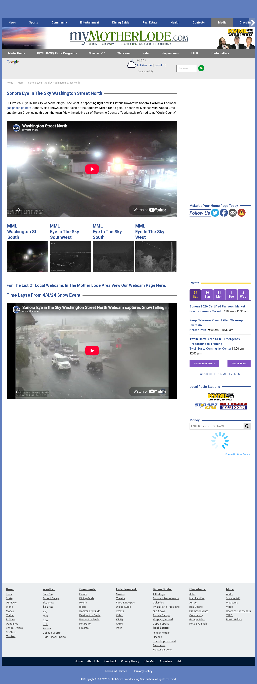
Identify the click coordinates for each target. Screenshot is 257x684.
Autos (193, 602)
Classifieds (247, 22)
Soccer (47, 628)
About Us (93, 661)
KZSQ (119, 619)
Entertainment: (126, 589)
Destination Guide (89, 615)
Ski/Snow (48, 602)
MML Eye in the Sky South (107, 232)
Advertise (166, 661)
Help (180, 661)
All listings (159, 594)
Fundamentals (161, 632)
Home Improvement (164, 641)
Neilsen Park (198, 330)
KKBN (119, 623)
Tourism (10, 636)
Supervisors (170, 53)
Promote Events (198, 611)
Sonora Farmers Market (205, 311)
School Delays (14, 627)
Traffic (10, 615)
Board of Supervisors (238, 611)
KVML (119, 615)
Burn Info (160, 65)
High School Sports (54, 636)
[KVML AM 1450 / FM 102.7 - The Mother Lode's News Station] (221, 395)
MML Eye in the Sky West (149, 232)
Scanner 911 (97, 53)
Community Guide (89, 611)
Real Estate (150, 22)
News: (10, 589)
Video (146, 53)
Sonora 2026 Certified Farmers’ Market (217, 306)
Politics (10, 619)
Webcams (124, 53)
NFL (45, 611)
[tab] (195, 294)
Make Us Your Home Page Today (214, 206)
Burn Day (48, 594)
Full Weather (145, 65)
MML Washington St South (21, 232)
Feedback (110, 661)
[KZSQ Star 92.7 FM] (204, 405)
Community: (87, 589)
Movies (120, 594)
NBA (45, 620)
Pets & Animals (198, 623)
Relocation (159, 645)
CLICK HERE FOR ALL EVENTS (220, 374)
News (12, 22)
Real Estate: (161, 628)
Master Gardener (162, 649)
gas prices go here (19, 108)
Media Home (16, 53)
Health (175, 22)
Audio (229, 594)
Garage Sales (197, 619)
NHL (45, 624)
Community (59, 22)
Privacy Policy (130, 661)
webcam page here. (147, 285)
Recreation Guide (89, 619)
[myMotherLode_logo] (129, 38)
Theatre (120, 598)
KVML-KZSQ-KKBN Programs (57, 53)
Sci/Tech (11, 632)
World (9, 606)
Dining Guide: (162, 589)
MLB (45, 615)
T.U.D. (195, 53)
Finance (157, 636)
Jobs (192, 594)
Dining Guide (120, 22)
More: (230, 589)
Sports (33, 22)
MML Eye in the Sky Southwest (64, 232)
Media (222, 22)
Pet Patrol (85, 623)
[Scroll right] (252, 22)
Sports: (48, 606)
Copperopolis (161, 623)
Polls (119, 627)
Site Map (149, 661)
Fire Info (84, 627)
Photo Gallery (220, 53)
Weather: (49, 589)
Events (83, 594)
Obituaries (12, 623)
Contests (199, 22)
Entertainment (89, 22)
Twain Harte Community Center (210, 348)
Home (79, 661)
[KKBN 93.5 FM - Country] (233, 405)
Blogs (82, 606)
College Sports (51, 632)
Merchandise (196, 598)
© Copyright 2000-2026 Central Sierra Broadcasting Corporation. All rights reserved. (128, 679)
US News (11, 602)
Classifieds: (197, 589)
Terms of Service (116, 671)
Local (9, 594)
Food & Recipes (125, 602)
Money (10, 611)
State (9, 598)
